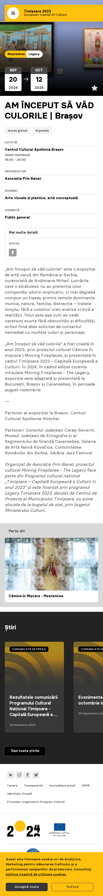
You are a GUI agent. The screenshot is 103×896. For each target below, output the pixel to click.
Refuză (73, 887)
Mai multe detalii (23, 232)
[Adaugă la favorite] (94, 88)
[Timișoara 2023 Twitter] (36, 775)
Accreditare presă (62, 785)
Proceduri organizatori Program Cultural (36, 801)
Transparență (33, 785)
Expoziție (42, 130)
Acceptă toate (27, 887)
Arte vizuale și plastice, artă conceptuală (41, 198)
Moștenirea (16, 54)
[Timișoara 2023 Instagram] (19, 775)
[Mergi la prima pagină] (23, 830)
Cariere (12, 785)
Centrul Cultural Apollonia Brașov (34, 149)
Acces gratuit (18, 130)
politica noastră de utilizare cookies (36, 874)
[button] (13, 13)
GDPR (86, 785)
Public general (17, 217)
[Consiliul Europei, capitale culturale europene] (59, 835)
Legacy (34, 54)
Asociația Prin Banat (23, 178)
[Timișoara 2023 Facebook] (27, 775)
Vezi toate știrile (25, 751)
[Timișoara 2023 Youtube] (10, 775)
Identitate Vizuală (19, 793)
